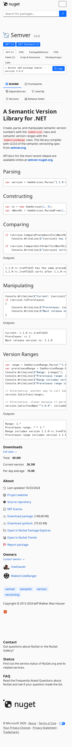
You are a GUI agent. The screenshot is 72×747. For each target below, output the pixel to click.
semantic (26, 589)
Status (8, 659)
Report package (17, 545)
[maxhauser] (6, 567)
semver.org (18, 148)
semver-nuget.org (40, 160)
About (32, 723)
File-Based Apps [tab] (53, 57)
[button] (58, 68)
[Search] (62, 14)
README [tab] (13, 84)
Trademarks (11, 732)
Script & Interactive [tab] (30, 57)
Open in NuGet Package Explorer (29, 530)
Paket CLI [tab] (10, 57)
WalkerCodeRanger (24, 576)
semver (10, 589)
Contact (10, 642)
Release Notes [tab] (36, 98)
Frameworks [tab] (34, 84)
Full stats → (10, 451)
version (42, 589)
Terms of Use (47, 723)
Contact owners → (13, 559)
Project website (17, 495)
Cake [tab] (7, 62)
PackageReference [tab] (38, 52)
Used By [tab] (39, 91)
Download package (20, 516)
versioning (12, 595)
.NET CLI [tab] (9, 52)
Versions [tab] (13, 98)
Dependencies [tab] (17, 91)
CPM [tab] (55, 52)
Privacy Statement (45, 728)
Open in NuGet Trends (22, 537)
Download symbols (20, 523)
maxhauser (18, 567)
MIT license (14, 509)
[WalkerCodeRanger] (6, 576)
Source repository (19, 502)
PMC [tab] (21, 52)
